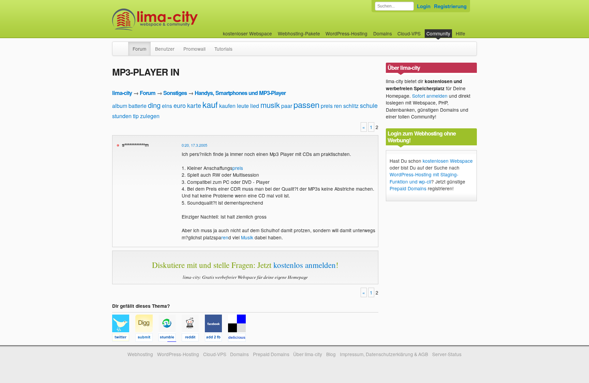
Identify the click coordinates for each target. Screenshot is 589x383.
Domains (382, 33)
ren (338, 106)
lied (254, 106)
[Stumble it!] (170, 338)
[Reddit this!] (193, 338)
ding (154, 105)
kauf (210, 104)
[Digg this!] (146, 338)
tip (136, 116)
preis (327, 106)
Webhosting (140, 354)
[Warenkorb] (470, 30)
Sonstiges (175, 93)
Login (424, 6)
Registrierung (450, 6)
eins (167, 106)
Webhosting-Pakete (299, 33)
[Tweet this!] (123, 338)
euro (179, 105)
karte (194, 105)
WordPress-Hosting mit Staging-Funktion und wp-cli (424, 178)
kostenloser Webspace (247, 33)
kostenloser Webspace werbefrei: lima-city (180, 20)
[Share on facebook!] (216, 338)
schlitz (351, 106)
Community (438, 33)
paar (286, 106)
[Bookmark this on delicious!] (239, 338)
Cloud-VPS (409, 33)
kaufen (227, 106)
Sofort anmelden (430, 95)
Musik (247, 237)
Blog (331, 354)
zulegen (150, 116)
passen (306, 104)
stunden (122, 116)
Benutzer (165, 48)
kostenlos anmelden (304, 265)
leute (243, 106)
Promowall (194, 48)
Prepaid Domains (408, 188)
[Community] (123, 45)
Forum (139, 48)
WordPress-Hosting (346, 33)
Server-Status (447, 354)
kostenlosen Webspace (448, 160)
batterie (138, 106)
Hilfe (460, 33)
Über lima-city (307, 354)
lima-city (122, 93)
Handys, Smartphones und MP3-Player (240, 93)
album (119, 106)
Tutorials (223, 48)
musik (270, 104)
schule (369, 105)
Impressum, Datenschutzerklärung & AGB (384, 354)
